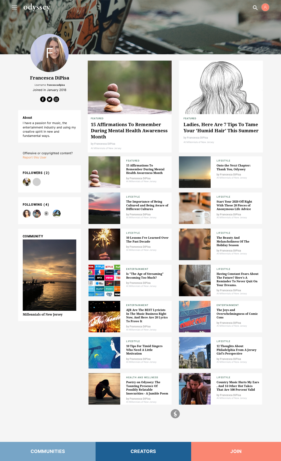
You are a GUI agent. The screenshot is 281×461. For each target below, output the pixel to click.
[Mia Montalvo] (37, 214)
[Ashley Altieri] (27, 214)
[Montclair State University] (57, 214)
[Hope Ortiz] (47, 214)
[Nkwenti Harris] (27, 182)
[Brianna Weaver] (37, 182)
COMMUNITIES (48, 451)
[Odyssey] (36, 7)
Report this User (34, 157)
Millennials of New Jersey (43, 314)
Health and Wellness (142, 377)
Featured (97, 118)
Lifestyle (224, 160)
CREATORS (143, 451)
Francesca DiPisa (104, 143)
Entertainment (137, 269)
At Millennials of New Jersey (106, 148)
